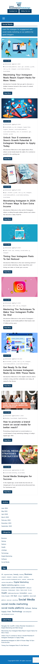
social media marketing (23, 69)
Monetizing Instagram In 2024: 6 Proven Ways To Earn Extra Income (19, 203)
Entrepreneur (4, 590)
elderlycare (28, 588)
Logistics (5, 129)
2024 (6, 250)
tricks (9, 250)
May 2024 (4, 511)
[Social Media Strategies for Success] (19, 454)
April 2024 (4, 514)
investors (30, 593)
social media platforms (11, 67)
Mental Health (33, 596)
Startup (3, 541)
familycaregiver (11, 590)
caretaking (25, 577)
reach (19, 67)
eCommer (22, 585)
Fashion (3, 544)
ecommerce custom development (13, 588)
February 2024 (5, 520)
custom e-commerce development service (11, 579)
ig (6, 69)
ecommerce (25, 132)
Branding (7, 418)
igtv (23, 67)
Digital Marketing (22, 418)
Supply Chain (26, 127)
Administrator (8, 64)
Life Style (14, 596)
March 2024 (5, 517)
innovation (23, 593)
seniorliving (15, 600)
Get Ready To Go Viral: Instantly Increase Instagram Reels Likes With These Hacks (19, 370)
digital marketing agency (10, 585)
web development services (7, 614)
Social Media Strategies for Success (17, 478)
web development (27, 611)
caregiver (3, 577)
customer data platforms (7, 582)
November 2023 (6, 523)
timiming (17, 250)
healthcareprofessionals (13, 593)
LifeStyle (4, 550)
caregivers (9, 577)
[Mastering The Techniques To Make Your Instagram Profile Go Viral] (19, 287)
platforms (3, 600)
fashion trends (23, 590)
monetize (27, 67)
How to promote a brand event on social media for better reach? (17, 424)
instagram (13, 69)
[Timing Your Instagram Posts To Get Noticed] (19, 233)
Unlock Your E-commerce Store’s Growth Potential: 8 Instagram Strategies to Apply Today (19, 142)
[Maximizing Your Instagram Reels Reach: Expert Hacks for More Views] (19, 48)
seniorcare (9, 600)
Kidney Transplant (5, 596)
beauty (16, 574)
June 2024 (4, 508)
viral (4, 69)
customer (24, 579)
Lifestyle (20, 596)
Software (4, 559)
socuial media (24, 250)
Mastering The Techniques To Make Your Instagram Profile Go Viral (19, 312)
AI (20, 132)
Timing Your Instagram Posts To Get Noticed (18, 258)
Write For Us (25, 11)
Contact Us (13, 11)
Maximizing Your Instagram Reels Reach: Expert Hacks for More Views (19, 77)
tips (13, 250)
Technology (4, 553)
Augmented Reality (8, 574)
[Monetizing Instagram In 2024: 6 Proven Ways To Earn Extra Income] (19, 174)
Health (3, 547)
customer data (30, 579)
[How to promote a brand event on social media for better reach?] (19, 400)
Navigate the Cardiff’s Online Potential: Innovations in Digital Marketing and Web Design (17, 627)
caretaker (20, 577)
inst (9, 69)
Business (11, 129)
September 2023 (6, 526)
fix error (30, 590)
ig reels (32, 67)
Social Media (7, 60)
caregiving (14, 577)
